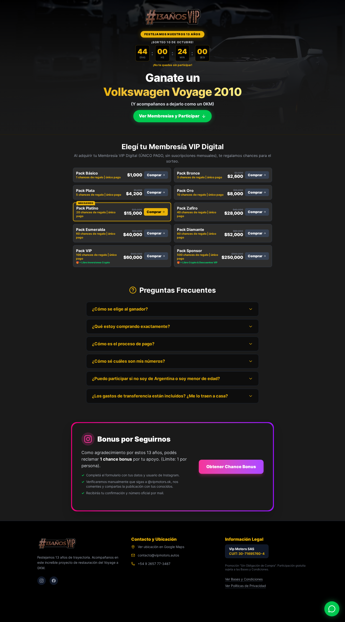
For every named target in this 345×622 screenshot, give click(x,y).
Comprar (154, 175)
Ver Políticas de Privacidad (245, 586)
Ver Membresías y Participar (169, 115)
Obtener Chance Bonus (231, 466)
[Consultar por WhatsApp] (331, 608)
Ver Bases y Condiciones (244, 579)
